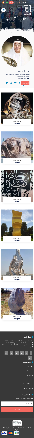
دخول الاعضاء (18, 2)
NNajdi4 (17, 240)
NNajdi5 (17, 279)
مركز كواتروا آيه (28, 370)
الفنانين (23, 18)
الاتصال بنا (30, 375)
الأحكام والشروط (28, 388)
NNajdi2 (17, 162)
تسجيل (11, 2)
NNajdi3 (17, 201)
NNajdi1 (17, 123)
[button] (17, 17)
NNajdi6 (17, 318)
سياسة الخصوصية (28, 383)
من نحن (30, 366)
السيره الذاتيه (25, 83)
